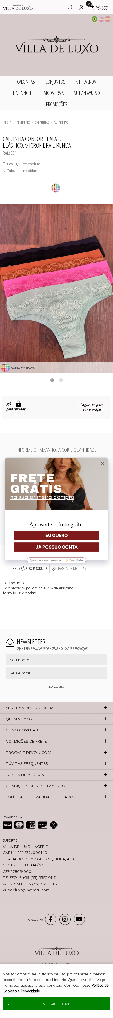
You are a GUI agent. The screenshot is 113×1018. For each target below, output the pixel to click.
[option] (56, 288)
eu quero (56, 687)
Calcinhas (42, 122)
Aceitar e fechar (56, 1004)
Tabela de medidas (72, 568)
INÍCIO (7, 122)
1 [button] (52, 380)
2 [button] (61, 380)
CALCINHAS (61, 122)
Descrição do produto (29, 568)
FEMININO (23, 122)
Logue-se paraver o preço (91, 407)
